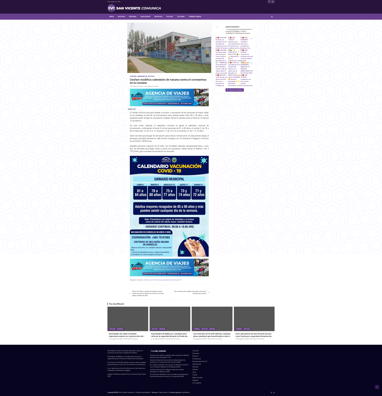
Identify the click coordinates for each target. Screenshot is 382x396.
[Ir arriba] (377, 387)
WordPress (186, 392)
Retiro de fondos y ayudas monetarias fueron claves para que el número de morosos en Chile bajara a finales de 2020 (148, 293)
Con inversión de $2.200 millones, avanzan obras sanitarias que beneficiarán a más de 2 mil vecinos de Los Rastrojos (212, 336)
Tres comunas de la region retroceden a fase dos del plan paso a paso (190, 292)
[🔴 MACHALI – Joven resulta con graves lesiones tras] (222, 80)
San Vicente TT (177, 280)
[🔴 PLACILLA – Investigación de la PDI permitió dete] (234, 68)
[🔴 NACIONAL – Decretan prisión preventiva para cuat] (222, 55)
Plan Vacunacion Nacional (163, 280)
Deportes (158, 16)
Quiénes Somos (195, 16)
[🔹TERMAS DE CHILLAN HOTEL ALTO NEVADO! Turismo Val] (222, 68)
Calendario (139, 280)
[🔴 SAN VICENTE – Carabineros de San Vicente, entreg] (247, 80)
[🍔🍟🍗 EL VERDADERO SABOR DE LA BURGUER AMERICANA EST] (247, 68)
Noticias (121, 16)
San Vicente (146, 16)
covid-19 (152, 280)
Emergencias (142, 76)
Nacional (195, 367)
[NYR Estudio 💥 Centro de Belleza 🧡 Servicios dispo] (234, 80)
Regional (133, 16)
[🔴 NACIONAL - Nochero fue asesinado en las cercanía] (222, 43)
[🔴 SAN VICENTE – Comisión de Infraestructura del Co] (247, 55)
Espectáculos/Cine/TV (199, 361)
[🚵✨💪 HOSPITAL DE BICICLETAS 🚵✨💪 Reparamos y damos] (234, 55)
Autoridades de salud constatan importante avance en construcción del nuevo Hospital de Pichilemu (126, 336)
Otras (194, 372)
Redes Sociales (197, 377)
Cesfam (146, 280)
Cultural (181, 16)
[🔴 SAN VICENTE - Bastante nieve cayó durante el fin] (234, 43)
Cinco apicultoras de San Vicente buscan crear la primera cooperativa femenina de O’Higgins (253, 336)
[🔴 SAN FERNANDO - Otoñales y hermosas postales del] (247, 43)
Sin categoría (196, 383)
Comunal (133, 76)
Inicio (111, 16)
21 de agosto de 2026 (115, 339)
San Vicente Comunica (151, 86)
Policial (169, 16)
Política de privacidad (143, 392)
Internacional (196, 364)
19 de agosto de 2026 (242, 339)
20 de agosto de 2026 (200, 339)
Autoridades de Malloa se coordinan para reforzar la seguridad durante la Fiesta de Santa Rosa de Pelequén (169, 336)
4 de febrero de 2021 (136, 86)
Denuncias (195, 353)
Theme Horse (162, 392)
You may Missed (116, 304)
